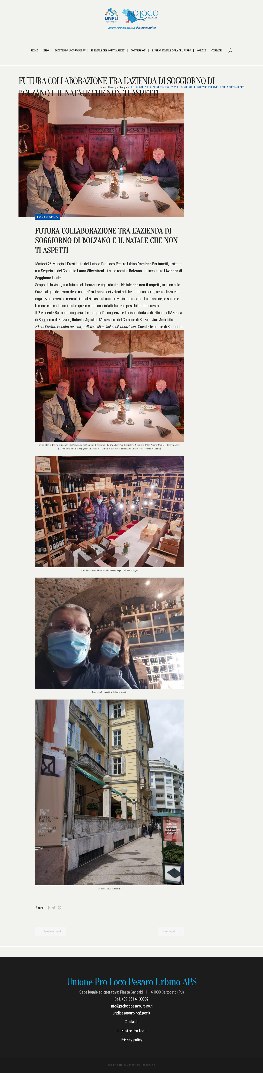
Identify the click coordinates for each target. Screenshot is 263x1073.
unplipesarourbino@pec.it (131, 1013)
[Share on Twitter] (54, 907)
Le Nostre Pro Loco (131, 1031)
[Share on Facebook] (48, 907)
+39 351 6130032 (135, 999)
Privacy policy (132, 1040)
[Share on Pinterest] (59, 907)
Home (102, 87)
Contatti (131, 1022)
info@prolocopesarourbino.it (131, 1006)
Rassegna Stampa (117, 87)
